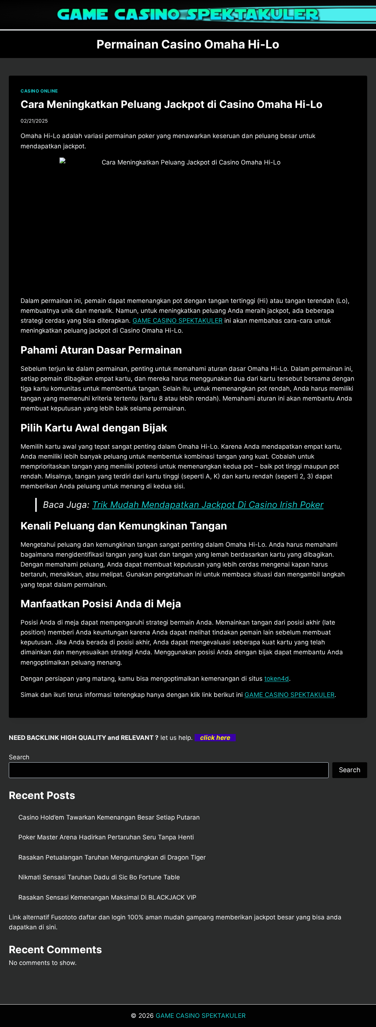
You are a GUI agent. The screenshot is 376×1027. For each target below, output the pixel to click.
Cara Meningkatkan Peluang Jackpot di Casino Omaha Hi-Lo (171, 104)
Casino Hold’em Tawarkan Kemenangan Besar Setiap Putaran (109, 817)
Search (19, 757)
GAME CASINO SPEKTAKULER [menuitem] (178, 320)
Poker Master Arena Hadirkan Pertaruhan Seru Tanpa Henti (106, 837)
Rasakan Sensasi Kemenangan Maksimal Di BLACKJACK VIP (107, 897)
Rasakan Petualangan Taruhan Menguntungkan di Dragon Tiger (112, 857)
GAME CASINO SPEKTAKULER (201, 1015)
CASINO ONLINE (39, 91)
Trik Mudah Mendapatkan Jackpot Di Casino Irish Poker (207, 504)
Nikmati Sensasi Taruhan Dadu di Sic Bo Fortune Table (99, 877)
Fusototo (64, 917)
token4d (276, 678)
